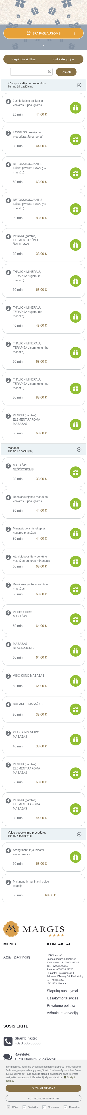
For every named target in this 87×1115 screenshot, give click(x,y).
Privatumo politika (61, 1005)
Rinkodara (74, 1107)
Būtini (15, 1107)
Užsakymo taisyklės (62, 998)
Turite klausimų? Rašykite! (35, 1059)
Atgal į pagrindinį (16, 957)
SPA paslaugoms (46, 33)
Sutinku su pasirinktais (43, 1098)
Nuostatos (53, 1107)
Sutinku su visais (43, 1088)
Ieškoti (66, 72)
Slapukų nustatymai (62, 991)
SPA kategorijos (63, 59)
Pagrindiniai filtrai (23, 59)
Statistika (33, 1107)
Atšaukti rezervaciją (62, 1013)
